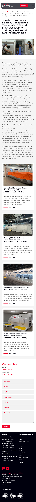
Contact (23, 5)
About (20, 439)
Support (21, 460)
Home (4, 12)
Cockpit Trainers (7, 454)
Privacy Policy (6, 489)
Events (21, 455)
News (9, 12)
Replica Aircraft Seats (8, 461)
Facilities (21, 444)
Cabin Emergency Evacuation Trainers (8, 442)
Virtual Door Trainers (8, 439)
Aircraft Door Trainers (8, 437)
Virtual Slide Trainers (8, 448)
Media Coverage (23, 457)
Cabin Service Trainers (8, 445)
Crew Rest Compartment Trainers (9, 450)
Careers (21, 446)
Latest (20, 448)
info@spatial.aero (7, 369)
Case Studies (22, 453)
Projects (21, 437)
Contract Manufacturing (26, 435)
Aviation (4, 435)
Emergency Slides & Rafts (9, 456)
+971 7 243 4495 (7, 375)
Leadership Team (23, 441)
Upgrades (5, 458)
